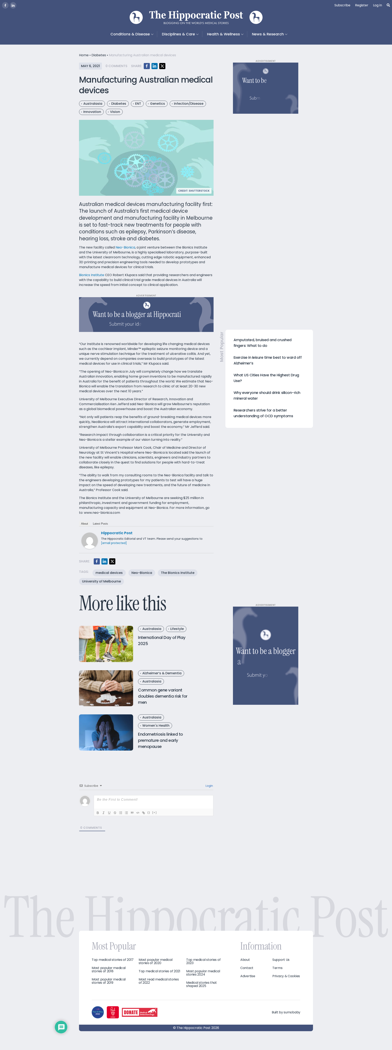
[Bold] (98, 812)
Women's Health (155, 725)
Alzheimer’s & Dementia (162, 673)
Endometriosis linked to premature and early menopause (160, 740)
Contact (246, 968)
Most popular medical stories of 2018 (109, 969)
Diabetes (98, 55)
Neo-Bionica (125, 247)
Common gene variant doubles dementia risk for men (162, 696)
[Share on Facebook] (147, 66)
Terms (277, 968)
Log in (377, 5)
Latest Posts (100, 523)
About (84, 523)
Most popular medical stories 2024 (203, 973)
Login (209, 786)
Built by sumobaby (286, 1012)
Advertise (247, 976)
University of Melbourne (101, 581)
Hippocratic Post (117, 532)
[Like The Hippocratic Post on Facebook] (5, 5)
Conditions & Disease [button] (130, 34)
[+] (154, 812)
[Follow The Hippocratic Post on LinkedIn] (13, 5)
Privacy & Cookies (286, 976)
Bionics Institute (91, 275)
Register (361, 5)
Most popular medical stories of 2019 (109, 981)
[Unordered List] (126, 812)
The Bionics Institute (177, 572)
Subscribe (342, 5)
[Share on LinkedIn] (154, 66)
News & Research (268, 34)
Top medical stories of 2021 (159, 971)
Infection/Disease (188, 103)
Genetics (157, 103)
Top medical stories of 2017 (113, 959)
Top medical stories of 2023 (203, 961)
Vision (115, 111)
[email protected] (114, 543)
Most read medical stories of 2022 (159, 981)
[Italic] (103, 812)
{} (148, 812)
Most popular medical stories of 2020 (156, 961)
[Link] (143, 812)
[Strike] (115, 812)
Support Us (281, 959)
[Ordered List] (121, 812)
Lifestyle (177, 628)
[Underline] (109, 812)
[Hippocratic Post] (89, 540)
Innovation (92, 111)
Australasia (92, 103)
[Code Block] (138, 812)
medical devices (109, 572)
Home (84, 55)
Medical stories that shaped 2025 (201, 984)
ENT (138, 103)
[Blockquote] (132, 812)
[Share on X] (162, 66)
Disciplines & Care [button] (178, 34)
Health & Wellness (223, 34)
